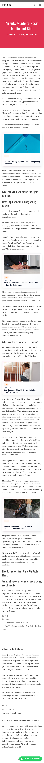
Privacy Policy (8, 709)
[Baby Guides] (6, 5)
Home (4, 705)
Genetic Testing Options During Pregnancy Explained (22, 163)
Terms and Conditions (11, 713)
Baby (7, 616)
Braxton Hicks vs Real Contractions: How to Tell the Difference (21, 284)
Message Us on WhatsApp (32, 758)
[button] (34, 5)
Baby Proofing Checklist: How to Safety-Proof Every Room (20, 391)
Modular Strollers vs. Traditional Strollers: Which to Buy (18, 528)
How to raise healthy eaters (16, 623)
